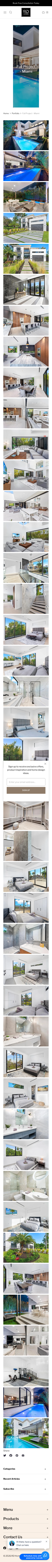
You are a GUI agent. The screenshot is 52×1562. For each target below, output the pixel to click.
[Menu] (5, 12)
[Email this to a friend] (23, 1455)
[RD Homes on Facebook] (6, 1548)
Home (6, 113)
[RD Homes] (26, 12)
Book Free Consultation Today (26, 3)
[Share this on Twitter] (5, 1455)
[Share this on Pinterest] (17, 1455)
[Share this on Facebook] (11, 1455)
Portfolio (15, 113)
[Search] (10, 12)
